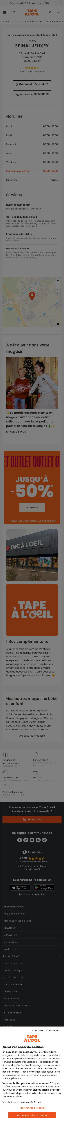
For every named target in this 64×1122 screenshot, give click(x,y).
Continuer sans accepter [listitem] (45, 1030)
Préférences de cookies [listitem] (33, 1107)
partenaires (13, 1071)
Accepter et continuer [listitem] (32, 1115)
